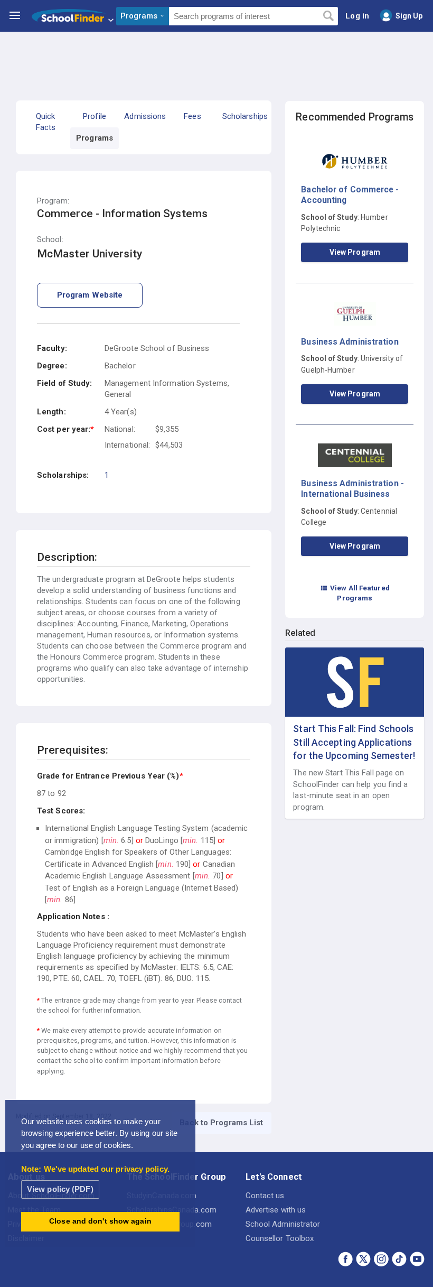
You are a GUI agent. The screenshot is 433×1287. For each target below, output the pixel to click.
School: (50, 240)
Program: (53, 201)
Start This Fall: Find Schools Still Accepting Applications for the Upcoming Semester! (354, 742)
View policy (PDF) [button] (60, 1188)
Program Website (90, 295)
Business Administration (349, 342)
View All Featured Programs (355, 593)
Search (328, 16)
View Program (355, 252)
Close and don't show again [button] (100, 1221)
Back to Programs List (221, 1122)
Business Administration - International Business (352, 488)
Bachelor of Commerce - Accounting (350, 194)
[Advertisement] (216, 61)
